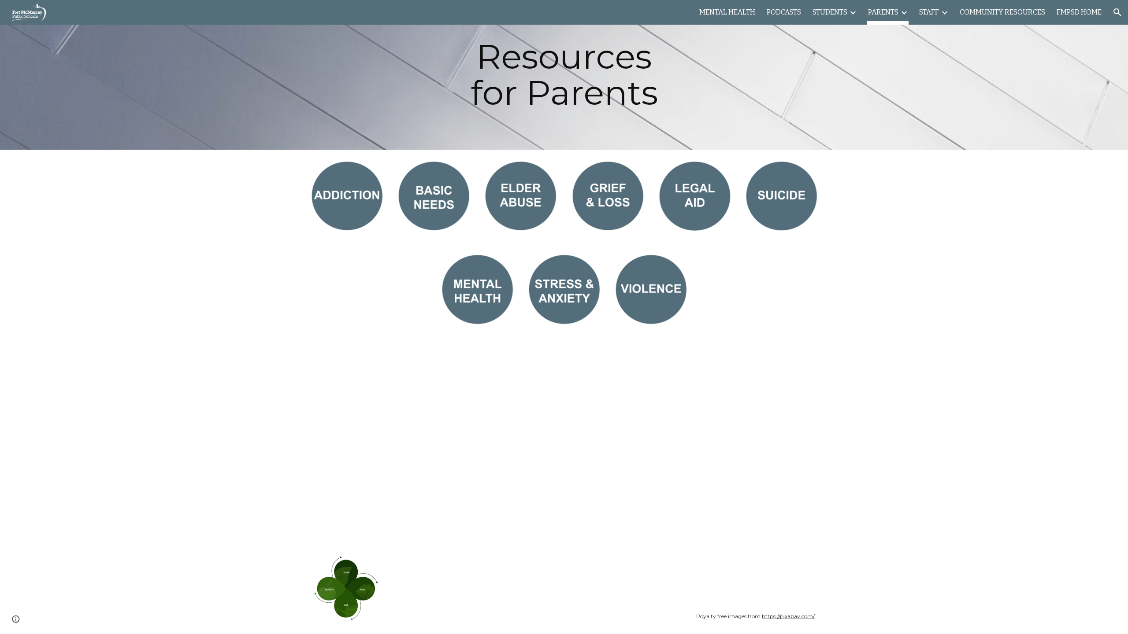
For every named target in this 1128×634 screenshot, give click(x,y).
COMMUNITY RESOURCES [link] (1002, 12)
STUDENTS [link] (830, 12)
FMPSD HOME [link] (1079, 12)
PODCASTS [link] (784, 12)
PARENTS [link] (883, 12)
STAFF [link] (929, 12)
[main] (564, 74)
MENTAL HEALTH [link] (727, 12)
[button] (1117, 12)
